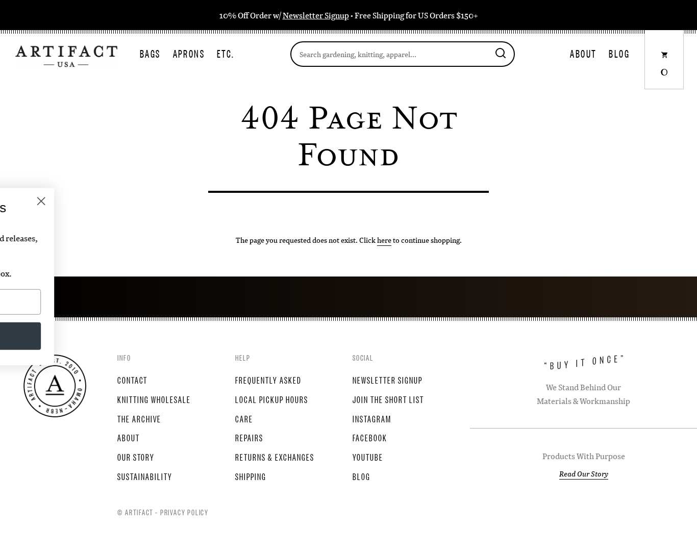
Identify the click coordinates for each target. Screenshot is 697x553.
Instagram (372, 418)
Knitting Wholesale (154, 399)
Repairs (249, 437)
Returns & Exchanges (274, 456)
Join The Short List (388, 399)
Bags (150, 53)
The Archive (139, 418)
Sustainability (144, 476)
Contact (132, 379)
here (384, 239)
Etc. (226, 53)
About (583, 53)
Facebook (370, 437)
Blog (619, 53)
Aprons (189, 53)
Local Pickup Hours (271, 399)
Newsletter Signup (316, 15)
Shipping (250, 476)
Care (244, 418)
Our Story (136, 456)
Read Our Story (583, 473)
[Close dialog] (173, 201)
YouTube (368, 456)
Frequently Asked (268, 379)
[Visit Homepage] (66, 55)
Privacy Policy (184, 511)
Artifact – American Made (55, 386)
